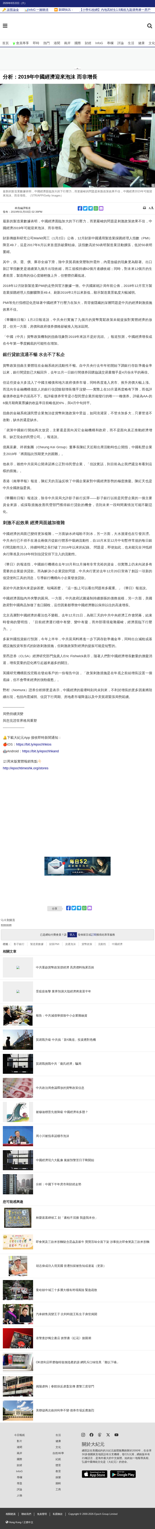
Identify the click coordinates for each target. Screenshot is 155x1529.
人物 (19, 1495)
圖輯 (58, 1483)
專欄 (110, 43)
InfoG (99, 43)
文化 (152, 43)
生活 (131, 43)
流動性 (102, 944)
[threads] (100, 1434)
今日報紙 (19, 1435)
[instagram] (83, 1434)
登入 (72, 934)
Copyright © (75, 1514)
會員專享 (22, 43)
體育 (58, 1465)
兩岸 (67, 43)
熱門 (46, 43)
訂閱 (93, 934)
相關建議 (11, 1514)
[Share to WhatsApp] (96, 208)
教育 (58, 1471)
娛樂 (58, 1477)
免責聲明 (42, 1514)
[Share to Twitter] (85, 208)
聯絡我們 (26, 1514)
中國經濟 (117, 944)
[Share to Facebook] (80, 208)
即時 (36, 43)
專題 (19, 1483)
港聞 (57, 43)
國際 (77, 43)
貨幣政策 (87, 944)
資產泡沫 (70, 944)
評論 (120, 43)
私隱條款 (58, 1514)
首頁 (5, 43)
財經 (88, 43)
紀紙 (58, 1459)
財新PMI (54, 944)
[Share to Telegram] (90, 208)
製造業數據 (36, 944)
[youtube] (116, 1434)
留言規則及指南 (6, 925)
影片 (19, 1441)
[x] (108, 1434)
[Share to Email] (101, 208)
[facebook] (91, 1434)
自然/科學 (58, 1453)
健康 (141, 43)
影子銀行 (19, 944)
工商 (58, 1489)
